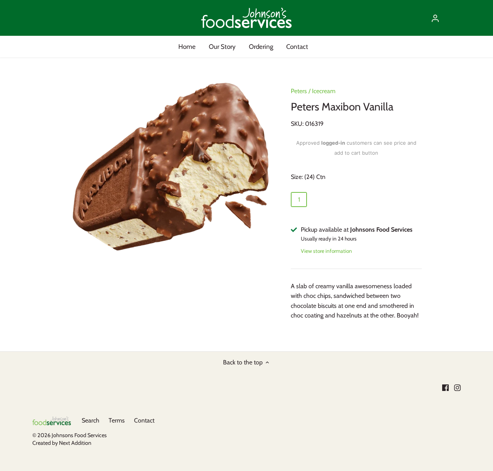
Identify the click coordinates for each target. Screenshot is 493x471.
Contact (144, 420)
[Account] (435, 17)
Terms (117, 420)
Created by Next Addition (61, 442)
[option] (171, 165)
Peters (299, 91)
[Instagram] (457, 387)
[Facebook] (445, 387)
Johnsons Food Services (79, 435)
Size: (297, 176)
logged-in (333, 143)
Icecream (323, 91)
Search (90, 420)
